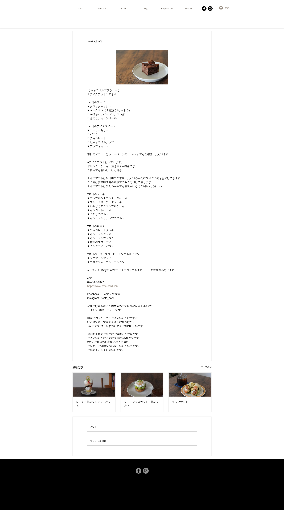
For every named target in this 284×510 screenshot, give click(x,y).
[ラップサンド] (190, 385)
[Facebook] (204, 8)
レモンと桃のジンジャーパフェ (93, 403)
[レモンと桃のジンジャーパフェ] (94, 385)
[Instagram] (210, 8)
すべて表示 (206, 367)
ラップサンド (180, 401)
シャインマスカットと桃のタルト (141, 403)
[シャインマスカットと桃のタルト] (142, 385)
